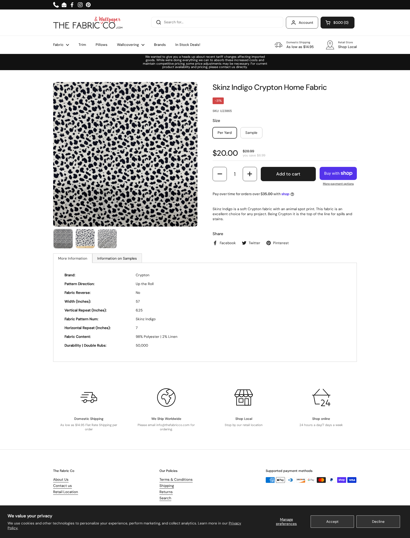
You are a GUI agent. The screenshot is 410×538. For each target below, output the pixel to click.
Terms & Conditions (176, 479)
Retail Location (65, 492)
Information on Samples (117, 258)
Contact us (62, 485)
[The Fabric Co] (87, 23)
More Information (72, 258)
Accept (332, 521)
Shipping (166, 485)
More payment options (338, 184)
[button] (337, 23)
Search (165, 498)
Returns (166, 492)
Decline (378, 521)
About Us (61, 479)
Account (306, 22)
